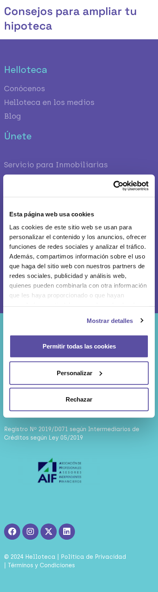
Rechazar (79, 399)
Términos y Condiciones (41, 565)
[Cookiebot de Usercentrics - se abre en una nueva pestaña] (114, 185)
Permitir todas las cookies (79, 346)
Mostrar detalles (110, 320)
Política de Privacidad (93, 557)
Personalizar (74, 372)
